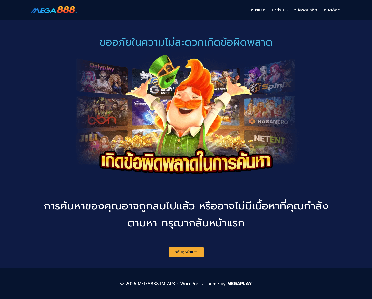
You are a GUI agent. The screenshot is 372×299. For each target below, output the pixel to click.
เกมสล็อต (331, 10)
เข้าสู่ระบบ (279, 10)
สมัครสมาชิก (305, 10)
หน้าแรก (258, 10)
